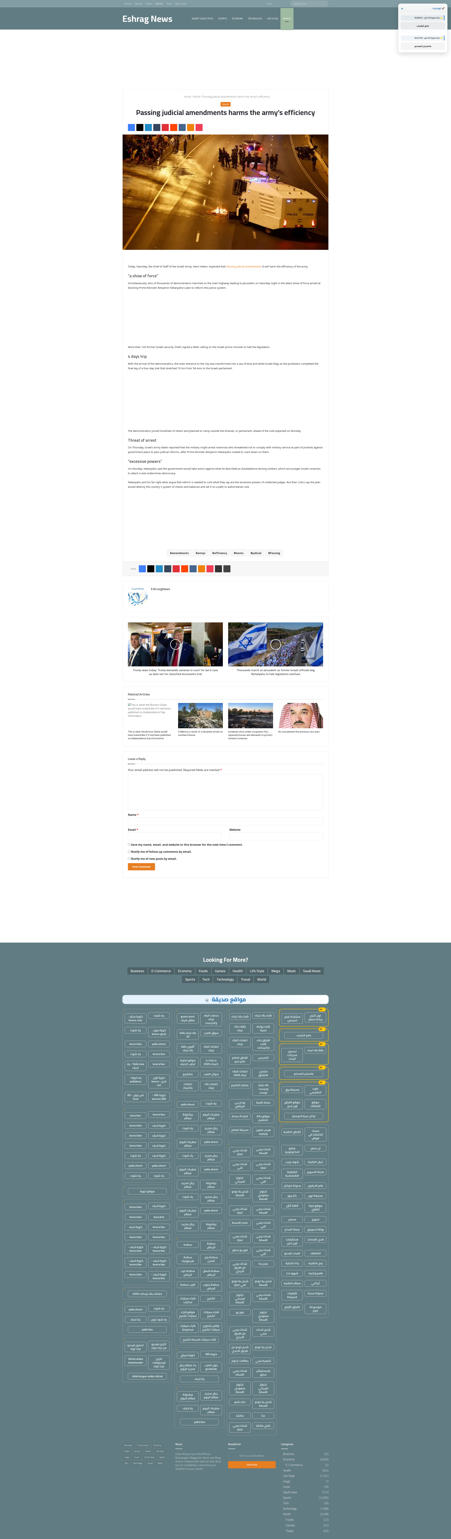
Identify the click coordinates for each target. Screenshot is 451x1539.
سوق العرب (211, 1032)
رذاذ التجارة (292, 1263)
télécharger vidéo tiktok (147, 1376)
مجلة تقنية (263, 1102)
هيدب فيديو (292, 1253)
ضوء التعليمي (315, 1090)
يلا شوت (211, 1103)
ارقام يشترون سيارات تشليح (211, 1327)
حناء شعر (240, 1401)
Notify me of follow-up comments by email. (161, 852)
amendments (180, 553)
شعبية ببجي (263, 1360)
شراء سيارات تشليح (211, 1313)
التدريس (263, 1057)
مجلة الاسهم (315, 1172)
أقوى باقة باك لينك (187, 1048)
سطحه (187, 1244)
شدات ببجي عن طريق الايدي (240, 1267)
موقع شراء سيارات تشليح (188, 1313)
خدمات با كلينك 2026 (211, 1062)
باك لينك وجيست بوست (263, 1088)
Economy (237, 18)
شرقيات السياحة (292, 1295)
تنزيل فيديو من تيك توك (159, 1345)
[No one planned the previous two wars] (300, 715)
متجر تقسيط (240, 1222)
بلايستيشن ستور (263, 1372)
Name (133, 815)
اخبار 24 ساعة (240, 1116)
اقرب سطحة (187, 1284)
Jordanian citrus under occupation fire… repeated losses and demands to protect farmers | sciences (250, 735)
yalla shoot (188, 1104)
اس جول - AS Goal (135, 1096)
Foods (203, 971)
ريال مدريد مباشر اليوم (211, 1395)
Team (149, 3)
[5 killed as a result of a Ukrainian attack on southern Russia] (200, 715)
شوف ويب (292, 1161)
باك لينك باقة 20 (188, 1034)
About (138, 3)
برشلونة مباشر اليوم (187, 1396)
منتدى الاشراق (263, 1073)
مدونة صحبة (315, 1293)
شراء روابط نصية (263, 1028)
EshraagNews (160, 589)
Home (127, 3)
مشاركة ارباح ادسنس (292, 1018)
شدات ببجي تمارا (240, 1152)
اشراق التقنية (292, 1131)
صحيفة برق (292, 1089)
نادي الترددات (315, 1239)
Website (234, 830)
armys (201, 553)
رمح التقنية (315, 1263)
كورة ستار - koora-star (135, 1018)
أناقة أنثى (292, 1205)
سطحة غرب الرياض (188, 1272)
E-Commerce (161, 971)
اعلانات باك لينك (211, 1085)
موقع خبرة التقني (315, 1207)
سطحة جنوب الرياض (211, 1286)
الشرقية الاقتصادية (292, 1173)
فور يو (240, 1312)
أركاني (315, 1283)
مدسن (292, 1219)
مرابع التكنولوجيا (292, 1150)
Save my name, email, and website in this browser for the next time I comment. (187, 845)
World (159, 3)
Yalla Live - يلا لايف (135, 1065)
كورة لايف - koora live (158, 1248)
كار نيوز (292, 1195)
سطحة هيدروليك (187, 1259)
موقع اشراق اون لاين (292, 1104)
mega (275, 971)
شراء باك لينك (263, 1015)
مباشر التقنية (292, 1283)
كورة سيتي (187, 1355)
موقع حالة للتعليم (263, 1118)
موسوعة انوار (316, 1308)
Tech (169, 3)
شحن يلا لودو (263, 1347)
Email (133, 830)
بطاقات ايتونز (239, 1360)
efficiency (220, 553)
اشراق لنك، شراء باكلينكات (263, 1044)
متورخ (315, 1219)
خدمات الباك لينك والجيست (211, 1019)
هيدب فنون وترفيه (263, 1131)
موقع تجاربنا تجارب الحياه (188, 1062)
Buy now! (180, 3)
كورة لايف (159, 1125)
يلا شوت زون (159, 1319)
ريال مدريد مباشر (211, 1129)
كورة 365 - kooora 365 (159, 1096)
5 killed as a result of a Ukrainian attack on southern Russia (200, 733)
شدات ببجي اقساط (263, 1151)
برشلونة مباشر (188, 1116)
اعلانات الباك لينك (240, 1042)
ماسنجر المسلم (304, 1073)
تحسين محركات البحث (292, 1055)
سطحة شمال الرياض (211, 1272)
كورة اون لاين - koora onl (159, 1081)
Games (220, 971)
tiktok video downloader (135, 1360)
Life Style (272, 18)
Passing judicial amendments (243, 266)
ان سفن (315, 1148)
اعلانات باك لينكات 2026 (147, 1293)
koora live (135, 1044)
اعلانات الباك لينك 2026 (240, 1073)
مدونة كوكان (292, 1185)
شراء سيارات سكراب (188, 1300)
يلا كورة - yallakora (135, 1079)
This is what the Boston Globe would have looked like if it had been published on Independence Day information (149, 735)
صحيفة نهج (315, 1195)
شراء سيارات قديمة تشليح (199, 1339)
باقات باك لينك (240, 1028)
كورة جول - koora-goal (159, 1032)
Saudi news (312, 971)
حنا (263, 1415)
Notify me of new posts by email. (154, 859)
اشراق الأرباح (292, 1307)
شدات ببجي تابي (240, 1165)
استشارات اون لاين (292, 1241)
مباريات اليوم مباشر (211, 1116)
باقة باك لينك (315, 1050)
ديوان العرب (211, 1074)
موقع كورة (147, 1191)
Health (238, 971)
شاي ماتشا (263, 1425)
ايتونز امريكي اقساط (240, 1298)
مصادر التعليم (240, 1085)
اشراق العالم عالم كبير (240, 1059)
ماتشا (240, 1415)
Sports (222, 18)
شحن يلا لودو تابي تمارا (239, 1282)
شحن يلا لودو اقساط (239, 1193)
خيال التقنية (315, 1161)
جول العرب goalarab (211, 1366)
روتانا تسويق (315, 1229)
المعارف (315, 1253)
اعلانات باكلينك (188, 1085)
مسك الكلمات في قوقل (315, 1134)
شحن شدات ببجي (263, 1331)
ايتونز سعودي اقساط (263, 1195)
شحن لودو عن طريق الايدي (240, 1348)
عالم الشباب (303, 1035)
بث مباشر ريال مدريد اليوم (187, 1366)
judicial (256, 553)
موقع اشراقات (315, 1104)
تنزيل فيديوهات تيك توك (159, 1362)
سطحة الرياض (211, 1245)
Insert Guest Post (202, 18)
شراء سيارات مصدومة (188, 1327)
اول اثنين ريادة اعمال (315, 1017)
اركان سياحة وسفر (304, 1116)
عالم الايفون (315, 1185)
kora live (135, 1115)
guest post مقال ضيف (188, 1018)
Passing (275, 553)
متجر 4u (263, 1263)
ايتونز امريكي (240, 1179)
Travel (245, 979)
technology (255, 18)
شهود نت (292, 1273)
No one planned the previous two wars (299, 731)
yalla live (199, 1422)
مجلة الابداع (292, 1229)
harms (240, 553)
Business (137, 971)
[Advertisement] (225, 59)
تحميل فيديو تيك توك (135, 1346)
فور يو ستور (240, 1250)
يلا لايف (199, 1378)
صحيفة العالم (240, 1129)
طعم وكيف (315, 1273)
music (291, 971)
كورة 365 (211, 1354)
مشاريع (188, 1074)
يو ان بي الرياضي (239, 1104)
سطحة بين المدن (211, 1259)
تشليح (211, 1298)
